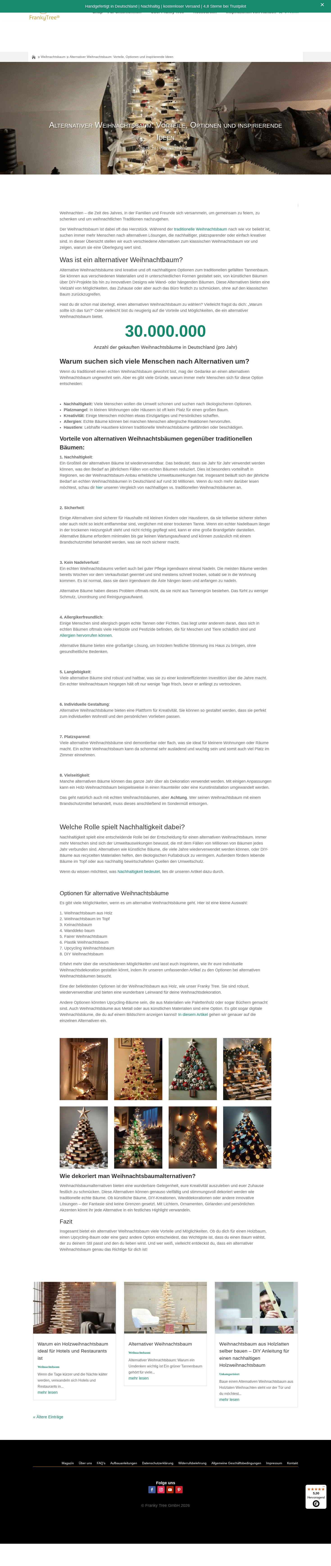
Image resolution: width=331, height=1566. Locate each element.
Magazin (68, 1463)
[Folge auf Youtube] (170, 1489)
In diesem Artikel (193, 1014)
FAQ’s (101, 1463)
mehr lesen (48, 1392)
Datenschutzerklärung (157, 1463)
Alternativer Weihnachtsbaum (160, 1343)
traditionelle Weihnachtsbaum (200, 229)
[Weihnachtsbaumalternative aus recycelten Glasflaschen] (138, 1167)
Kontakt (292, 1463)
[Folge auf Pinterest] (179, 1489)
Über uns (85, 1463)
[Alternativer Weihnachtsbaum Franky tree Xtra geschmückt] (138, 1099)
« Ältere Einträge (48, 1417)
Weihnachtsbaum (53, 57)
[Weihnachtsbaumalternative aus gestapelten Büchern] (84, 1167)
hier (99, 487)
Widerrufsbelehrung (192, 1463)
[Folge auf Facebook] (152, 1489)
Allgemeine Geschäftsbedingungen (236, 1463)
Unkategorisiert (229, 1374)
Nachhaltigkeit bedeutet (139, 871)
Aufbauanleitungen (123, 1463)
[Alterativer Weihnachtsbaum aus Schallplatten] (247, 1167)
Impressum (274, 1463)
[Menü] (323, 1487)
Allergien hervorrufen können (86, 635)
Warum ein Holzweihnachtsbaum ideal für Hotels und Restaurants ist (73, 1351)
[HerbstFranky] (84, 1099)
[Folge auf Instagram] (161, 1489)
